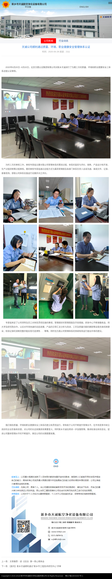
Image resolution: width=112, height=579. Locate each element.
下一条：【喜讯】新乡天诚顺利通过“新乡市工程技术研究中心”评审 (31, 566)
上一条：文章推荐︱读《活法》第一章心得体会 (22, 561)
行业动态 (63, 41)
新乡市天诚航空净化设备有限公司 (29, 4)
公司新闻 (48, 41)
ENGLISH (84, 7)
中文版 (28, 7)
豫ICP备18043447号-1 (74, 576)
